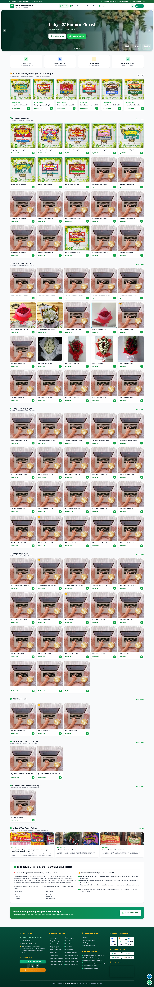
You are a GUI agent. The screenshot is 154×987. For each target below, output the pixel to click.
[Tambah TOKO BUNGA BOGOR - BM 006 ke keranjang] (33, 588)
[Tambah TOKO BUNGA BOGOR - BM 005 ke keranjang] (60, 588)
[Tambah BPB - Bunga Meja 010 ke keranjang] (114, 622)
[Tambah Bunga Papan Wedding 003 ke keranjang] (51, 108)
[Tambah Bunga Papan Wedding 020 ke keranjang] (33, 153)
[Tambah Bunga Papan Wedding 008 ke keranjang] (87, 221)
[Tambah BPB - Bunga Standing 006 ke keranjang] (33, 545)
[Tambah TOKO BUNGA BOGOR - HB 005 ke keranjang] (114, 298)
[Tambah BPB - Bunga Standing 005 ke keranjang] (60, 545)
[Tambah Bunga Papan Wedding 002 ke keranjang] (114, 255)
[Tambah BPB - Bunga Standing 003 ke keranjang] (114, 545)
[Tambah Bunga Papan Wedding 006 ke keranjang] (141, 221)
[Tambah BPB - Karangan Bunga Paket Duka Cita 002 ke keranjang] (33, 777)
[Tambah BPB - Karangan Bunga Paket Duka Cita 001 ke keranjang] (60, 777)
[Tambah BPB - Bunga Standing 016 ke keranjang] (60, 477)
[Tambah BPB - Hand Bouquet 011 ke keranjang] (141, 332)
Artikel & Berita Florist (89, 945)
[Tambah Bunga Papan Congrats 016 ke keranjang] (74, 108)
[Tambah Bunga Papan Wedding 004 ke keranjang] (60, 255)
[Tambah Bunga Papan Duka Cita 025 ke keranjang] (142, 108)
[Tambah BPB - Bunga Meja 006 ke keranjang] (87, 656)
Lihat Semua (139, 119)
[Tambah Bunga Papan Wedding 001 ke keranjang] (141, 255)
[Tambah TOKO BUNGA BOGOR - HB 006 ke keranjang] (87, 298)
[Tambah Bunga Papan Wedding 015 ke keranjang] (28, 108)
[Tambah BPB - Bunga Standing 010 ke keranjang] (60, 511)
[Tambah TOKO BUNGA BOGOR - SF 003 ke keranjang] (114, 443)
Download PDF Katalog (34, 970)
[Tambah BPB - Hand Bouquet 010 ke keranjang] (33, 366)
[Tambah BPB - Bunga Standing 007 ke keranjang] (141, 511)
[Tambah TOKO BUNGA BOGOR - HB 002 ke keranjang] (60, 332)
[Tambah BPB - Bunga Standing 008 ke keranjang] (114, 511)
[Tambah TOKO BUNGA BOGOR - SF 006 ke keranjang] (33, 443)
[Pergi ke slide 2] (77, 48)
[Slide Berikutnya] (149, 30)
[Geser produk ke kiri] (138, 75)
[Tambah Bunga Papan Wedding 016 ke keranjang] (141, 153)
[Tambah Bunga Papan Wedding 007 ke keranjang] (114, 221)
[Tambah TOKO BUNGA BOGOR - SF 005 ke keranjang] (60, 443)
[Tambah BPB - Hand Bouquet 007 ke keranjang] (114, 366)
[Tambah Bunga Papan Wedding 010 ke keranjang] (33, 221)
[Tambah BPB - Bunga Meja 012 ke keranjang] (60, 622)
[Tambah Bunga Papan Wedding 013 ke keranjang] (87, 187)
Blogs (102, 6)
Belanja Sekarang (58, 36)
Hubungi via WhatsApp (34, 961)
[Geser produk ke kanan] (142, 75)
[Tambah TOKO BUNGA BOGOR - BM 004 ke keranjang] (87, 588)
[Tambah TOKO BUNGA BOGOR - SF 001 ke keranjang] (33, 477)
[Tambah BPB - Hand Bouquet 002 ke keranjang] (114, 400)
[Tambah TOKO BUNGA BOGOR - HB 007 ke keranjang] (60, 298)
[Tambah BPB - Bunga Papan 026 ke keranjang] (33, 820)
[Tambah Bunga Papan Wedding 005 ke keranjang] (33, 255)
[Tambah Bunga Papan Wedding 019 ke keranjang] (60, 153)
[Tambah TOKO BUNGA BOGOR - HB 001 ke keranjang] (87, 332)
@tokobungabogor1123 (29, 943)
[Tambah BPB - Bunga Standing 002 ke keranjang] (141, 545)
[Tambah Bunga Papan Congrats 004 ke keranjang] (96, 108)
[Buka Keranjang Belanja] (132, 6)
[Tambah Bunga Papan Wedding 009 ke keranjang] (60, 221)
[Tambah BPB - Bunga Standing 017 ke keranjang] (60, 733)
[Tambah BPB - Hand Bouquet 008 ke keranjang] (87, 366)
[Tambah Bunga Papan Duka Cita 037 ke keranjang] (119, 108)
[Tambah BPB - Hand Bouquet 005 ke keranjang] (33, 400)
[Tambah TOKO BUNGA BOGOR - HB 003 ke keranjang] (33, 332)
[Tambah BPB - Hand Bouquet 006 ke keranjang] (141, 366)
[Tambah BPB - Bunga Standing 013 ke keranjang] (141, 477)
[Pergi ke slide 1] (75, 48)
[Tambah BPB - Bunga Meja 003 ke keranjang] (33, 691)
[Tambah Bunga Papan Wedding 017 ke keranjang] (114, 153)
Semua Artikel (139, 829)
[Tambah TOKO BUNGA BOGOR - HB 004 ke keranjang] (141, 298)
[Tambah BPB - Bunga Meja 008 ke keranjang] (33, 656)
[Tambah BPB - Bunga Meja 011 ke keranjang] (87, 622)
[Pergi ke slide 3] (79, 48)
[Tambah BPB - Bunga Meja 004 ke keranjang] (141, 656)
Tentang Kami (91, 6)
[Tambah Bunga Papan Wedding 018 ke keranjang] (87, 153)
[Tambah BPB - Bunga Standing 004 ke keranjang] (87, 545)
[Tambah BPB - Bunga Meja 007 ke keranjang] (60, 656)
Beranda (64, 6)
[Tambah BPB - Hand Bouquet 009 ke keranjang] (60, 366)
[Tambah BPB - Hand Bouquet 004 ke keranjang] (60, 400)
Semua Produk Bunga (89, 940)
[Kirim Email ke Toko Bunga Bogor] (37, 966)
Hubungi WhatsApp (78, 36)
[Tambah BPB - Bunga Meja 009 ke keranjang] (141, 622)
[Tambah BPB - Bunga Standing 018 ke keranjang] (33, 733)
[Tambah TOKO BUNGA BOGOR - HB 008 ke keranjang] (33, 298)
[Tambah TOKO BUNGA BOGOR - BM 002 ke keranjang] (141, 588)
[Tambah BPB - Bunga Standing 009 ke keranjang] (87, 511)
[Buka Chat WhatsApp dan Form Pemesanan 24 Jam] (149, 982)
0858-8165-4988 (131, 913)
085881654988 (38, 1)
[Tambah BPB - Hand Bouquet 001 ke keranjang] (141, 400)
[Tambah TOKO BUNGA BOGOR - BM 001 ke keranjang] (33, 622)
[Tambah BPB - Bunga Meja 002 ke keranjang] (60, 691)
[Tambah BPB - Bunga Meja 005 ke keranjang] (114, 656)
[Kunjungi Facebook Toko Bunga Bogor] (28, 966)
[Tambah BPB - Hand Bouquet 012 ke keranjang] (114, 332)
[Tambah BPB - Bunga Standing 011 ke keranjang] (87, 733)
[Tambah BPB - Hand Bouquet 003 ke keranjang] (87, 400)
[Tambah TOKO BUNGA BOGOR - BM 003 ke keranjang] (114, 588)
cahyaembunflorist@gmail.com (31, 946)
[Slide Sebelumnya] (4, 30)
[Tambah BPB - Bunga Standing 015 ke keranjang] (87, 477)
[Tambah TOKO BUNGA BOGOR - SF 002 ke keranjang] (141, 443)
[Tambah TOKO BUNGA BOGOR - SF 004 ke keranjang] (87, 443)
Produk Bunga (76, 6)
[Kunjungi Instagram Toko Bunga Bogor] (32, 966)
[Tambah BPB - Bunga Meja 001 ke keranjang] (87, 691)
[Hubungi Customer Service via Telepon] (149, 976)
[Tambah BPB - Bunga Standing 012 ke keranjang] (33, 511)
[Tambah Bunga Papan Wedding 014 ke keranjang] (60, 187)
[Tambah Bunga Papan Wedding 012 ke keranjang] (114, 187)
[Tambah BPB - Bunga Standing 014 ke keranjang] (114, 477)
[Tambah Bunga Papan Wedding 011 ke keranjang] (141, 187)
